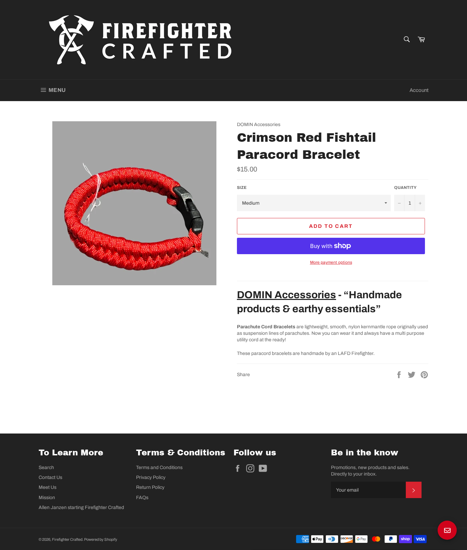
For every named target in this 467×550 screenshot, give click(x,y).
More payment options (331, 262)
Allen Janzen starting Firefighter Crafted (81, 507)
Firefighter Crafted (67, 539)
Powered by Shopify (100, 539)
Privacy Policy (150, 477)
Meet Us (47, 487)
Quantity (405, 187)
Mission (47, 497)
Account (419, 90)
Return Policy (150, 487)
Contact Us (50, 477)
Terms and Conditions (159, 467)
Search (46, 467)
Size (241, 187)
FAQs (142, 497)
